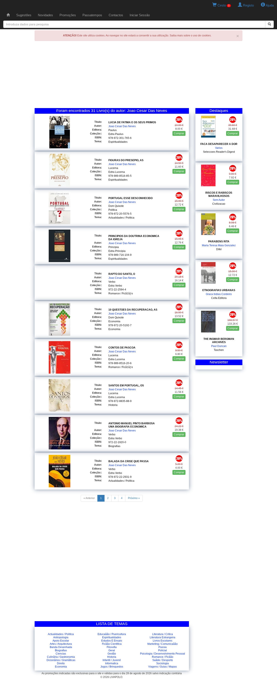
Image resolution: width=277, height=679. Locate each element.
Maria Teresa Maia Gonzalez (219, 245)
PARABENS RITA (218, 241)
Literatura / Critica (162, 634)
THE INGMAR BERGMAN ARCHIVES (218, 340)
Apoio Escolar (61, 640)
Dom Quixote (116, 205)
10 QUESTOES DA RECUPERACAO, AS (132, 309)
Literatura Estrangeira (162, 637)
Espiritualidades (117, 141)
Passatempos (92, 15)
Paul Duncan (219, 346)
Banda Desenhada (61, 647)
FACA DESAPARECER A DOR (218, 144)
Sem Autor (219, 199)
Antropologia (60, 637)
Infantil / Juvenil (112, 660)
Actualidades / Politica (121, 217)
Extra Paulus (115, 134)
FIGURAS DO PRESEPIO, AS (125, 160)
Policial (162, 650)
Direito (61, 663)
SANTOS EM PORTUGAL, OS (126, 385)
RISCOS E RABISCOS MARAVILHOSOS (218, 194)
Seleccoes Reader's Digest (219, 151)
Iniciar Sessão (140, 15)
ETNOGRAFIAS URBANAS (218, 290)
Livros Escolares (162, 640)
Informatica (111, 663)
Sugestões (23, 15)
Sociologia (162, 663)
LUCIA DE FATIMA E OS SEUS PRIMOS (132, 122)
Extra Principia (117, 251)
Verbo (111, 281)
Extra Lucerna (116, 171)
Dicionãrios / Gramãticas (61, 660)
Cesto (223, 5)
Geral (111, 650)
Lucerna (113, 168)
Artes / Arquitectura (61, 643)
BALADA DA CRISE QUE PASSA (128, 461)
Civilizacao (218, 203)
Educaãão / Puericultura (112, 634)
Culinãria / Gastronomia (61, 656)
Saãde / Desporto (162, 660)
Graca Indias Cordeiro (219, 294)
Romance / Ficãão (162, 656)
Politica (112, 209)
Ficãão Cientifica (112, 643)
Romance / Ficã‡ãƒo (120, 293)
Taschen (219, 350)
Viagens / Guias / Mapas (162, 666)
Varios (218, 147)
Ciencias (61, 653)
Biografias (114, 446)
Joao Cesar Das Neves (122, 126)
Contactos (116, 15)
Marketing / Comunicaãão (162, 643)
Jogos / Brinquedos (111, 666)
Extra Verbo (115, 285)
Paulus (112, 130)
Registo (248, 5)
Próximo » (134, 498)
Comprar (179, 133)
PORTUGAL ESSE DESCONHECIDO (130, 198)
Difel (219, 249)
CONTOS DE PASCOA (121, 347)
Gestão (112, 653)
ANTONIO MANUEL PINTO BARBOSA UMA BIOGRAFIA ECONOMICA (131, 425)
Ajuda (269, 5)
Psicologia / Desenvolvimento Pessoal (162, 653)
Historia (113, 405)
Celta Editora (219, 298)
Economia (114, 321)
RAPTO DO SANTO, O (121, 273)
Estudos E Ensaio (111, 640)
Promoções (68, 15)
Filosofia (112, 647)
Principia (113, 247)
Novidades (45, 15)
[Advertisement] (138, 75)
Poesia (162, 647)
